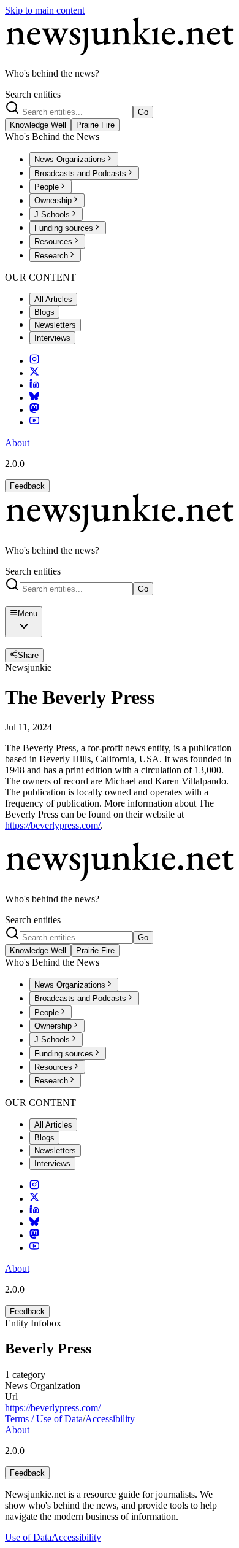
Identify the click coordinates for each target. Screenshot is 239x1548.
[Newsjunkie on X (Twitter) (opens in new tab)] (34, 373)
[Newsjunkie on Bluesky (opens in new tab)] (34, 397)
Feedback (27, 485)
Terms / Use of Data (44, 1419)
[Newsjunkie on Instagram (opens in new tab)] (34, 360)
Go (143, 112)
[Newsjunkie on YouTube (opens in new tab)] (34, 422)
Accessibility (110, 1419)
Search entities (33, 94)
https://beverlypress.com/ (53, 825)
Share (28, 655)
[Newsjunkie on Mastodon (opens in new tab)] (34, 409)
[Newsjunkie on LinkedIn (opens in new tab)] (34, 385)
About (17, 443)
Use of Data (28, 1537)
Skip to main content (45, 10)
